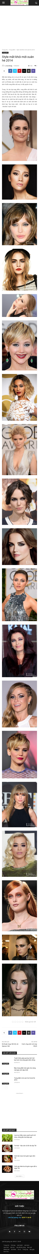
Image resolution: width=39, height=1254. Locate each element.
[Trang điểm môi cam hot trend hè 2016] (7, 1081)
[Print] (29, 71)
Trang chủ (5, 50)
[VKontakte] (29, 1232)
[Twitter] (15, 71)
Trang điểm (12, 50)
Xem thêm (19, 1176)
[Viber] (33, 71)
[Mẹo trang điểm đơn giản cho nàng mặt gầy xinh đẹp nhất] (7, 1071)
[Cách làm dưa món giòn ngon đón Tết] (7, 1158)
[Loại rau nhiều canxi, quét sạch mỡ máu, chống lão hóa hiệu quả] (7, 1138)
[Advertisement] (19, 26)
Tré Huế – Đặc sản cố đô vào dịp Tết (25, 1145)
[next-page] (6, 1087)
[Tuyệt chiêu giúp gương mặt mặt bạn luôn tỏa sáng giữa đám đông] (7, 1061)
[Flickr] (19, 1232)
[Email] (24, 71)
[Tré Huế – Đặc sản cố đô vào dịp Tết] (7, 1148)
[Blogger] (10, 1232)
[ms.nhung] (3, 66)
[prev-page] (3, 1087)
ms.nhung (9, 65)
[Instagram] (24, 1232)
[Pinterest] (20, 71)
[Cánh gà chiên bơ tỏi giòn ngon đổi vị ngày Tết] (7, 1169)
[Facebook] (10, 71)
